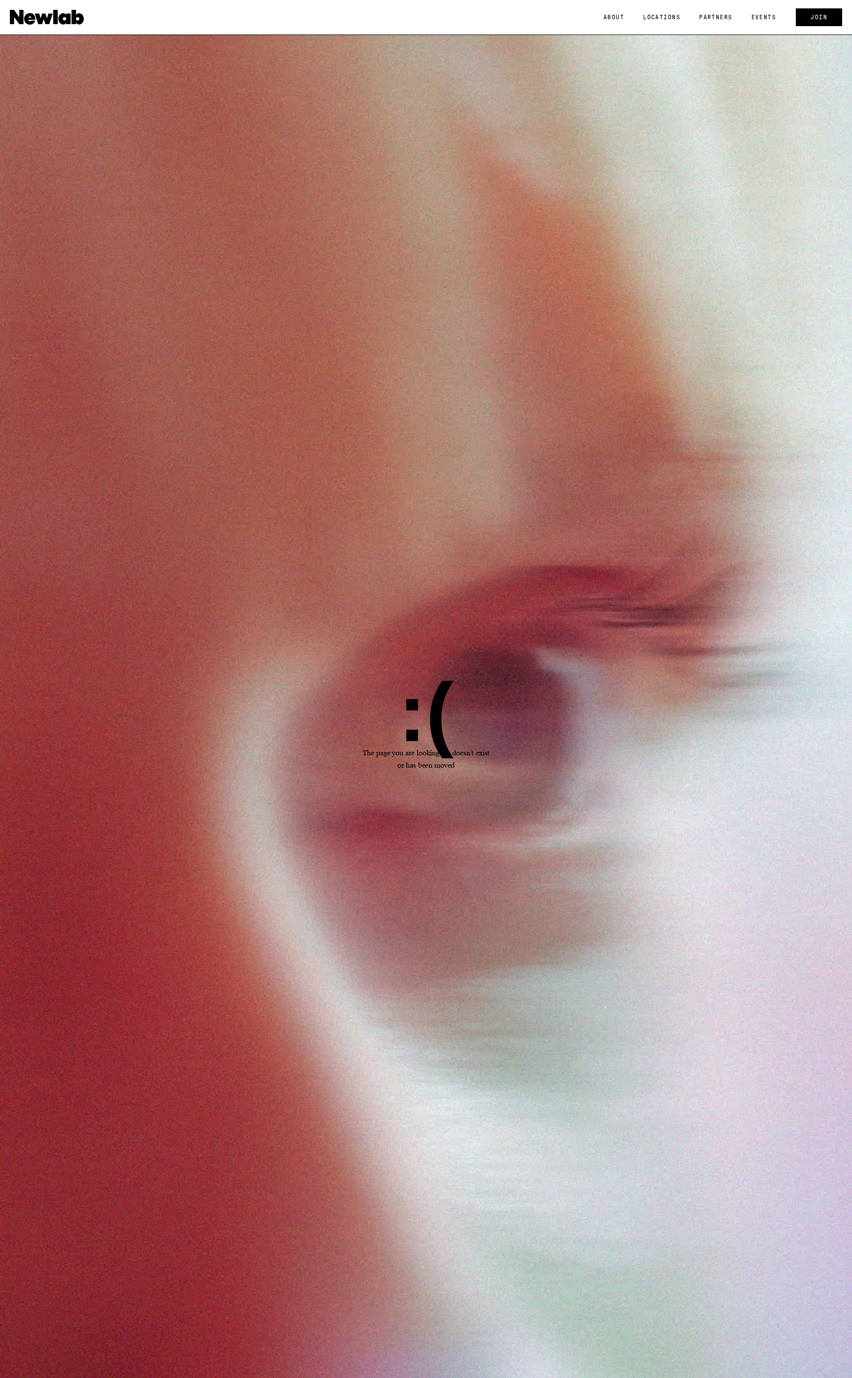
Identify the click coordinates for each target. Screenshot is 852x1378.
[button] (614, 17)
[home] (47, 17)
